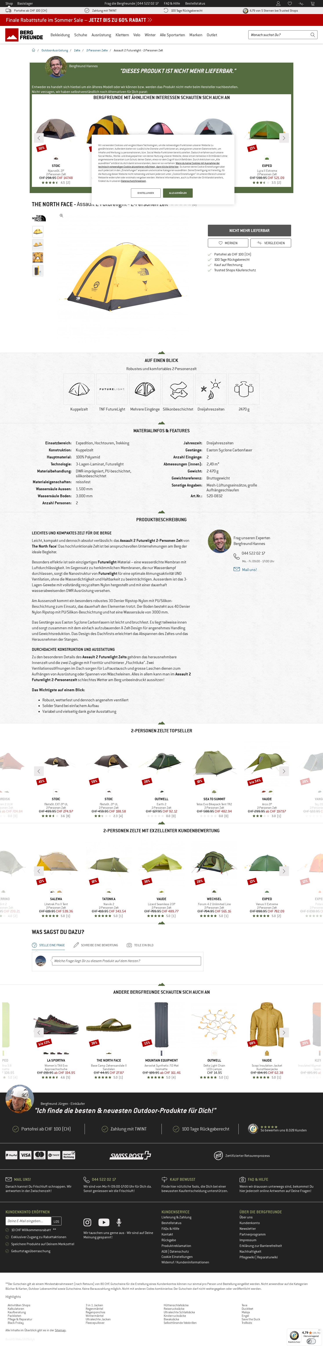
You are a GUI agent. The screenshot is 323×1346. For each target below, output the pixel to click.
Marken (195, 34)
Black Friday (16, 1323)
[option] (124, 278)
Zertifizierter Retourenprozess (247, 1156)
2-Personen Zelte (97, 50)
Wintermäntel (94, 1316)
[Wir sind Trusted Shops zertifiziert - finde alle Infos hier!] (253, 1128)
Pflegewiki (247, 1257)
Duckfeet (247, 1309)
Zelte (77, 50)
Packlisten (14, 1316)
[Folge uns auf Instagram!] (90, 1223)
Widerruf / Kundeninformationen (185, 1262)
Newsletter (248, 1229)
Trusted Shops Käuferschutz (235, 270)
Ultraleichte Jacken (98, 1319)
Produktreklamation (176, 1246)
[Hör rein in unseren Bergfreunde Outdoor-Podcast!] (122, 1223)
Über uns (246, 1217)
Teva (244, 1305)
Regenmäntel (94, 1309)
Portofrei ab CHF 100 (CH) (30, 11)
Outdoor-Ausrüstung (55, 50)
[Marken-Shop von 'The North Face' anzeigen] (39, 218)
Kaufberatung (17, 1312)
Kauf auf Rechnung (228, 265)
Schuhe (80, 34)
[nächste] (284, 138)
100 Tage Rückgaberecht (187, 11)
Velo (136, 34)
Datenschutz (179, 1251)
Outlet (212, 34)
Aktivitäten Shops (19, 1305)
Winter (150, 34)
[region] (163, 169)
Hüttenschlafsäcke (176, 1305)
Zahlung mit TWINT (104, 11)
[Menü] (319, 1331)
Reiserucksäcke (174, 1309)
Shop (9, 3)
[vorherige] (39, 138)
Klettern (122, 34)
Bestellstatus (171, 1223)
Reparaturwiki (267, 1257)
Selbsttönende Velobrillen (180, 1323)
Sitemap (60, 1330)
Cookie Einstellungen (177, 1257)
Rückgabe (169, 1240)
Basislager (25, 3)
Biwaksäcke (171, 1319)
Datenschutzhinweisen (133, 181)
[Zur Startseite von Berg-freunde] (25, 35)
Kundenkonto (250, 1223)
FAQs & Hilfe (170, 1229)
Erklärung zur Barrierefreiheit (261, 1246)
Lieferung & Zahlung (176, 1217)
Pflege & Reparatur (20, 1319)
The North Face (52, 204)
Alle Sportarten (172, 34)
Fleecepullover (95, 1323)
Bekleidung (60, 34)
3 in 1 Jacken (94, 1305)
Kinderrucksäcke (175, 1316)
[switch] (311, 1341)
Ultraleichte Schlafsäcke (179, 1312)
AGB (165, 1251)
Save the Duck (251, 1319)
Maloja (246, 1312)
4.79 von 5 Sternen (273, 11)
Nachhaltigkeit (250, 1251)
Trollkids (247, 1323)
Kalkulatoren (16, 1309)
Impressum (248, 1240)
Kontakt (167, 1234)
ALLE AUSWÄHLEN (178, 193)
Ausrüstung (101, 34)
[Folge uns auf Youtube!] (107, 1223)
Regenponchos (95, 1312)
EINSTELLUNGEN (146, 193)
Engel (245, 1316)
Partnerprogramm (253, 1234)
